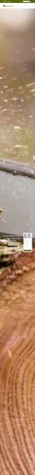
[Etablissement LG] (8, 5)
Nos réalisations (12, 246)
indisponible (9, 2)
